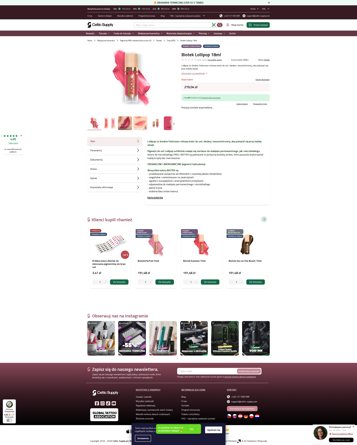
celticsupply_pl (102, 403)
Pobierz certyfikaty (190, 414)
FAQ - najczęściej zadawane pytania (185, 15)
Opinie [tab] (93, 178)
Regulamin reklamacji (145, 405)
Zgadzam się (213, 430)
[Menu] (14, 401)
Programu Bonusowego (211, 97)
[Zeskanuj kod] (213, 25)
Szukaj (219, 25)
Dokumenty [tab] (96, 160)
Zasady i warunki (143, 396)
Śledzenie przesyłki (145, 418)
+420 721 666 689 (240, 396)
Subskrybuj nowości (248, 371)
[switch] (9, 420)
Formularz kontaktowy (242, 409)
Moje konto (237, 25)
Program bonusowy (147, 15)
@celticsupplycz (108, 403)
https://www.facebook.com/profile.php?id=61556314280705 (97, 403)
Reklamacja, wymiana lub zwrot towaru (154, 409)
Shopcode (262, 441)
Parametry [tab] (96, 150)
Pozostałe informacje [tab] (101, 187)
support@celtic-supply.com (244, 401)
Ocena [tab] (93, 169)
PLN (263, 8)
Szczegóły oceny (215, 59)
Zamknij (203, 104)
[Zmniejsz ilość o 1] (94, 282)
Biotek (267, 59)
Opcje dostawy (263, 79)
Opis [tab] (92, 141)
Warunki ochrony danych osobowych (153, 414)
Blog (163, 15)
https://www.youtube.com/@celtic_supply (114, 403)
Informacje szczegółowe (193, 73)
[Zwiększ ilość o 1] (105, 282)
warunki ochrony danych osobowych (240, 376)
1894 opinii (13, 143)
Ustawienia (143, 438)
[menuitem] (90, 33)
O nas (89, 15)
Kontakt (185, 405)
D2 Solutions (250, 441)
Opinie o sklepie (105, 15)
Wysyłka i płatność (125, 15)
